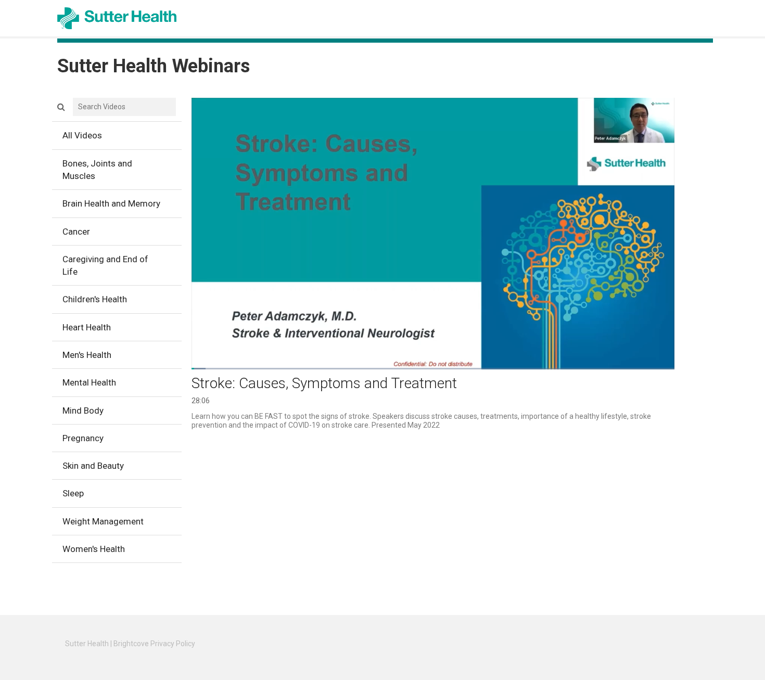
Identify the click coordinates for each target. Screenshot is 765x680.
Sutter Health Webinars (153, 66)
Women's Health (93, 549)
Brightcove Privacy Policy (154, 643)
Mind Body (83, 410)
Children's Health (94, 299)
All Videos (82, 135)
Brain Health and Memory (111, 203)
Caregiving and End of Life (105, 265)
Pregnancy (83, 438)
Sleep (73, 493)
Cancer (76, 231)
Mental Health (89, 382)
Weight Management (103, 521)
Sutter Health (87, 643)
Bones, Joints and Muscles (97, 169)
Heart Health (86, 327)
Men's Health (86, 355)
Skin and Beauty (93, 465)
